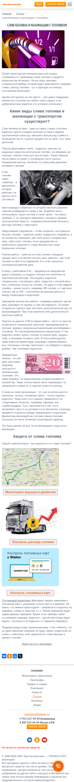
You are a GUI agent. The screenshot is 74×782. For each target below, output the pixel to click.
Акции (37, 704)
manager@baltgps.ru (37, 714)
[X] (20, 656)
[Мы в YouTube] (44, 740)
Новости (37, 692)
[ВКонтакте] (4, 656)
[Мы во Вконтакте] (29, 740)
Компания (37, 688)
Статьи (37, 696)
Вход (39, 4)
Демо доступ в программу (37, 644)
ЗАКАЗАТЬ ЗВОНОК (55, 4)
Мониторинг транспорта (37, 675)
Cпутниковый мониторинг (16, 600)
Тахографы (37, 679)
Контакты (37, 700)
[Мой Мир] (15, 656)
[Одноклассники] (9, 656)
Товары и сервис (37, 684)
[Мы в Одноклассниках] (37, 740)
